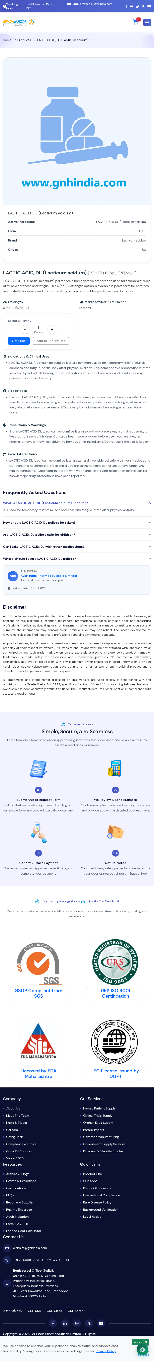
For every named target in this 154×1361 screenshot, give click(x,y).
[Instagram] (137, 6)
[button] (147, 22)
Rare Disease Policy (97, 1202)
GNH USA (34, 1311)
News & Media (16, 1123)
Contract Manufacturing (101, 1137)
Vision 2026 (15, 1158)
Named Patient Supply (99, 1108)
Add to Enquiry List (51, 341)
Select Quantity (19, 321)
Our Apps (90, 1181)
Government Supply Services (104, 1144)
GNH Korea (75, 1311)
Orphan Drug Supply (98, 1123)
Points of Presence (97, 1188)
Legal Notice (92, 1216)
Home (7, 40)
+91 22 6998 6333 (26, 1260)
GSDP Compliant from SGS (38, 993)
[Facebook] (126, 6)
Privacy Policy (106, 1351)
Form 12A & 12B (17, 1224)
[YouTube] (149, 6)
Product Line (92, 1174)
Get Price (19, 341)
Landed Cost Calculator (23, 1231)
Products (24, 40)
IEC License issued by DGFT (115, 1073)
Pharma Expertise (19, 1209)
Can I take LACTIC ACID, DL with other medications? (44, 547)
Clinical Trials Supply (97, 1115)
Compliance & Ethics (21, 1144)
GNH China (54, 1311)
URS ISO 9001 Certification (115, 993)
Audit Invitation (17, 1216)
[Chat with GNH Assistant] (142, 1349)
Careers (12, 1130)
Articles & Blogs (17, 1174)
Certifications (16, 1188)
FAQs (10, 1195)
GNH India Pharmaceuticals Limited (49, 576)
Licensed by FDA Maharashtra (38, 1073)
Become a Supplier (20, 1202)
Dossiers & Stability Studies (103, 1151)
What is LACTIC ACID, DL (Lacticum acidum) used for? (45, 503)
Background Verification (101, 1209)
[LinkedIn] (131, 6)
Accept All (140, 1342)
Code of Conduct (19, 1151)
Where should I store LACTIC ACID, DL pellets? (39, 559)
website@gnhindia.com (92, 4)
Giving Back (14, 1137)
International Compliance (101, 1195)
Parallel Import (93, 1130)
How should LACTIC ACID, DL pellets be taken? (39, 522)
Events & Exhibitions (21, 1181)
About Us (13, 1108)
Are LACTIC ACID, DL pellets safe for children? (39, 535)
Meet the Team (17, 1115)
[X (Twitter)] (143, 6)
